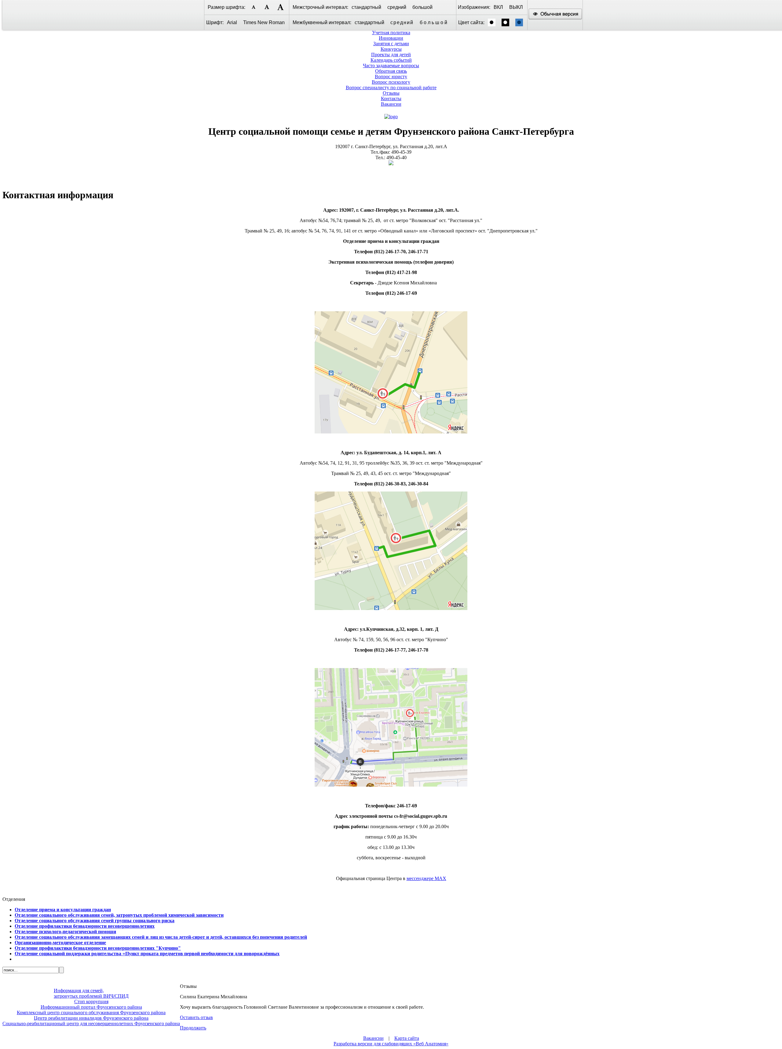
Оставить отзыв (196, 1017)
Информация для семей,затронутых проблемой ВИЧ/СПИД (91, 993)
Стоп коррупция (91, 1001)
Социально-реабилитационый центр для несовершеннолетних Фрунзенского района (91, 1023)
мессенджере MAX (426, 878)
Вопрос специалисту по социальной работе (391, 87)
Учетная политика (391, 32)
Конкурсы (391, 49)
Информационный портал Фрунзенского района (91, 1007)
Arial (232, 22)
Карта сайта (406, 1038)
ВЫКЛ (516, 7)
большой (422, 7)
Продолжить (193, 1027)
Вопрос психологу (391, 82)
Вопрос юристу (391, 76)
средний (396, 7)
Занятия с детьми (391, 43)
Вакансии (391, 104)
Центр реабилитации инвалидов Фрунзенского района (91, 1018)
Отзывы (391, 93)
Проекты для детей (391, 54)
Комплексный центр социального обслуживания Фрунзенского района (91, 1012)
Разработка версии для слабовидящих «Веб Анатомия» (391, 1043)
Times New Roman (264, 22)
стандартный (366, 7)
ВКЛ (498, 7)
